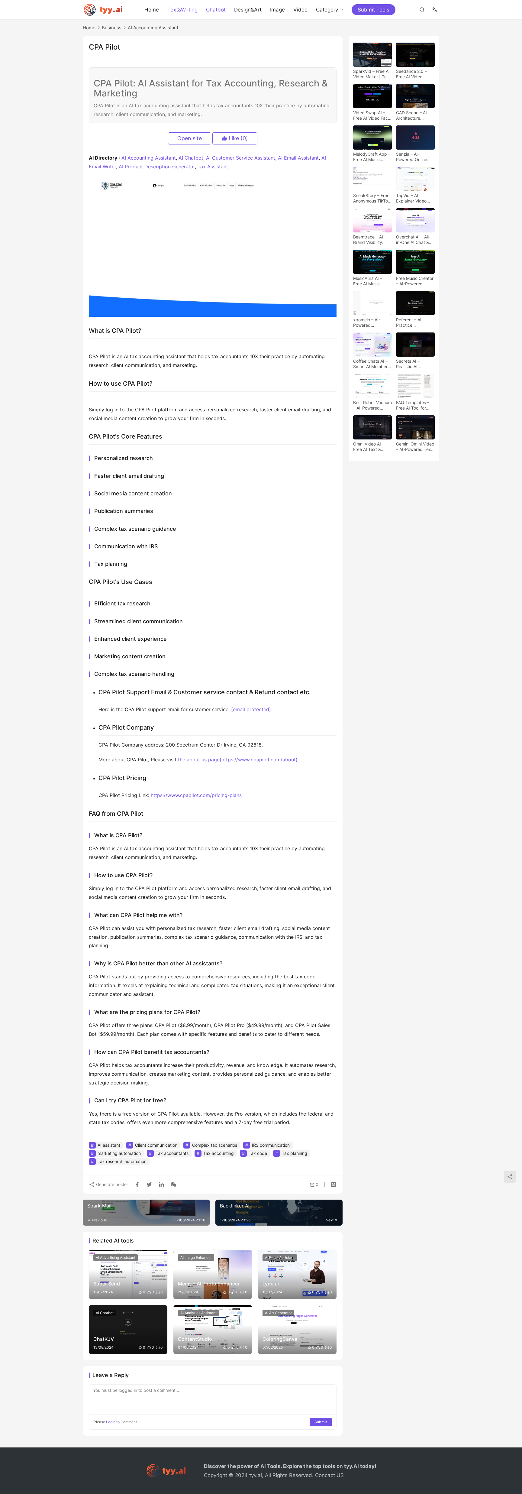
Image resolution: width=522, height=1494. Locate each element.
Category (327, 10)
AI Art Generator (278, 1313)
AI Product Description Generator (157, 167)
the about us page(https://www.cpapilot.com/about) (238, 760)
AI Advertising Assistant (115, 1257)
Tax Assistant (213, 167)
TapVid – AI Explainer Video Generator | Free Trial (412, 198)
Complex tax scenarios (214, 1145)
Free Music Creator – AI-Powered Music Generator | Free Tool (414, 281)
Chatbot (216, 10)
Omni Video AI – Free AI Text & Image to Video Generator (368, 446)
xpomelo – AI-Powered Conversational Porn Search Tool (370, 322)
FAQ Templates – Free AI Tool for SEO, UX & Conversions (412, 405)
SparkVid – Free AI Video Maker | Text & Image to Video (372, 74)
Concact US (329, 1475)
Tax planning (294, 1153)
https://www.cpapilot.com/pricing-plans (196, 795)
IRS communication (271, 1145)
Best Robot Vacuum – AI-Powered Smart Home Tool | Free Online (372, 405)
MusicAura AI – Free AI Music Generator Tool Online (367, 281)
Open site (189, 138)
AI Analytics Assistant (198, 1313)
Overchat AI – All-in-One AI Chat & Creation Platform (413, 239)
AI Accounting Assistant (148, 158)
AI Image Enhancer (196, 1257)
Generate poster (111, 1184)
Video (300, 10)
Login (110, 1422)
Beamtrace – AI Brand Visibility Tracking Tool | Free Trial (368, 239)
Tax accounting (218, 1153)
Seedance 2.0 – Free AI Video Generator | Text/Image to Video (411, 74)
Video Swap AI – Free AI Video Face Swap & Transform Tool (371, 115)
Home (151, 10)
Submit (320, 1422)
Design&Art (248, 10)
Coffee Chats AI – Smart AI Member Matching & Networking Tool (370, 363)
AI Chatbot (191, 158)
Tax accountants (172, 1153)
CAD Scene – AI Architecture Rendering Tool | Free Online (412, 115)
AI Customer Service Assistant (240, 158)
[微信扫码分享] (172, 1184)
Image (277, 10)
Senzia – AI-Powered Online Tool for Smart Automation (411, 156)
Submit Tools (373, 10)
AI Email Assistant (298, 158)
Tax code (258, 1153)
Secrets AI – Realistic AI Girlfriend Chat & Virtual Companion (414, 363)
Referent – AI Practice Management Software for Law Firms (413, 322)
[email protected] (251, 709)
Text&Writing (182, 10)
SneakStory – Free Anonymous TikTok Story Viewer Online (372, 198)
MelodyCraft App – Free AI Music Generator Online (371, 156)
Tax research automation (122, 1161)
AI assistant (109, 1145)
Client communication (156, 1145)
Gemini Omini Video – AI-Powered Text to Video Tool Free (415, 446)
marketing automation (119, 1153)
